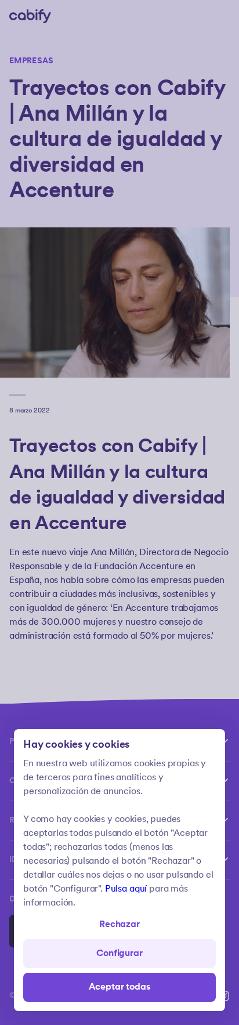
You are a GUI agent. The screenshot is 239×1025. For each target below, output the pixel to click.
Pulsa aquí (126, 889)
